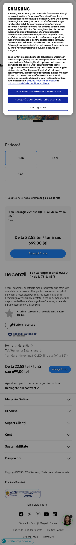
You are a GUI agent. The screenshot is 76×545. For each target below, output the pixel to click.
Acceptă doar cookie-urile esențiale (38, 100)
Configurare (38, 107)
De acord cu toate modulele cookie (38, 91)
